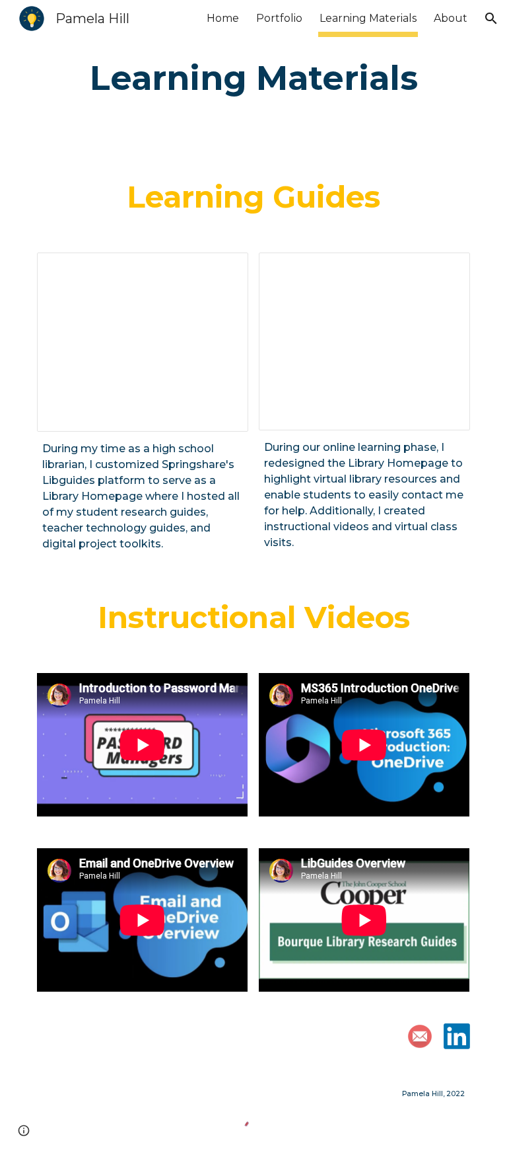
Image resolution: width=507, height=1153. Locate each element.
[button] (491, 18)
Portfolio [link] (279, 18)
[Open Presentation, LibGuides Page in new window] (223, 270)
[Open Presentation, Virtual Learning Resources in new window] (445, 270)
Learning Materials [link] (368, 18)
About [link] (450, 18)
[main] (253, 78)
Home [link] (223, 18)
